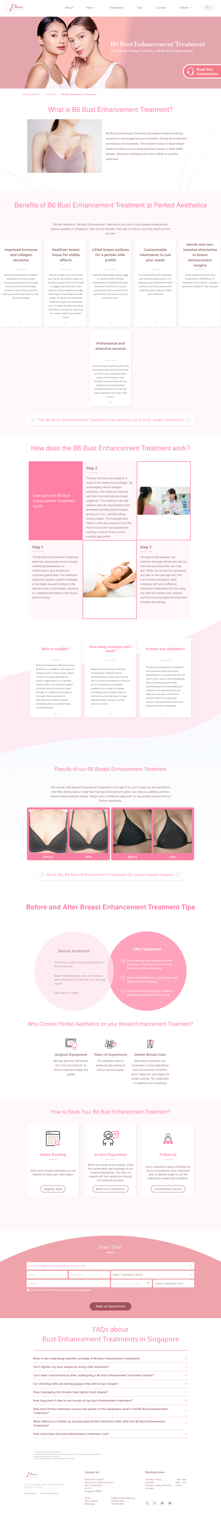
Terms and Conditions (81, 1290)
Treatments (51, 94)
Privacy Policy (62, 1290)
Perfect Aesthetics (31, 94)
